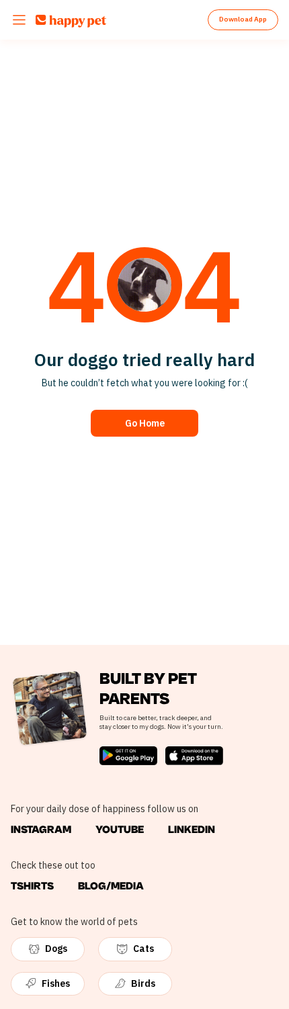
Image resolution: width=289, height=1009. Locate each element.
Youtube (119, 830)
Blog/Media (111, 886)
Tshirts (32, 886)
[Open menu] (19, 19)
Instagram (41, 830)
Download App (243, 19)
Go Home (145, 423)
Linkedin (191, 830)
